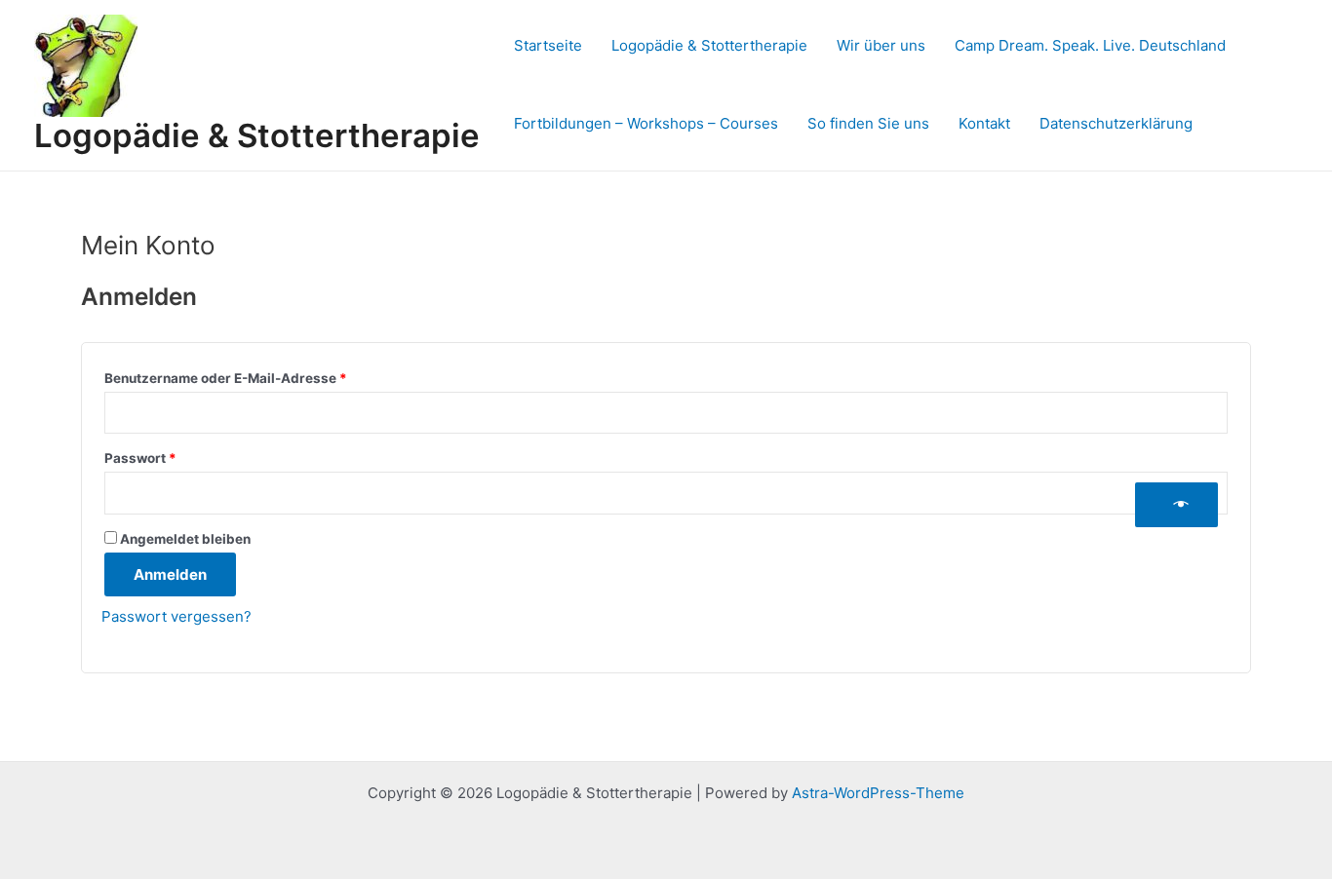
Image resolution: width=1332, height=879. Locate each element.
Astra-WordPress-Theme (878, 792)
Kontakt (984, 123)
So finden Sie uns (868, 123)
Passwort (179, 457)
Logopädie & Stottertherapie (257, 135)
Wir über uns (881, 45)
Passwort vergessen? (176, 616)
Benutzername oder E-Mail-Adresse (264, 377)
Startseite (548, 45)
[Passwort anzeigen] (1176, 504)
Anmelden (170, 574)
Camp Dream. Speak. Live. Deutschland (1090, 45)
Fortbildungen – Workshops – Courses (646, 123)
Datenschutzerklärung (1116, 123)
